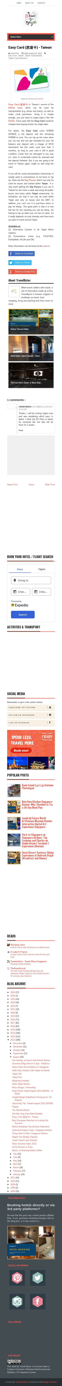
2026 (13, 992)
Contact (41, 3)
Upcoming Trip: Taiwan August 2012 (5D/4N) (32, 1103)
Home (19, 3)
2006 (13, 1191)
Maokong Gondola (20, 1080)
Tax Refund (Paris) (20, 1110)
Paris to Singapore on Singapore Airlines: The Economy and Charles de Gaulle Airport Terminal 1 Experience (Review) (35, 840)
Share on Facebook (24, 253)
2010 (13, 1181)
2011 (13, 1177)
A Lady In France (18, 952)
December (18, 1043)
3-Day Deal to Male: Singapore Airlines (30, 1133)
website (40, 99)
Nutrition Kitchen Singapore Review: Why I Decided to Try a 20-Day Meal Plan (37, 804)
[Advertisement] (31, 519)
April (15, 1164)
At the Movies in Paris (22, 1147)
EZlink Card (15, 108)
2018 (13, 1019)
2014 (13, 1033)
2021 (13, 1009)
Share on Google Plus (25, 271)
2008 (13, 1188)
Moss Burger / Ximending (24, 1087)
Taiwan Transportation (33, 56)
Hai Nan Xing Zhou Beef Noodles (27, 1113)
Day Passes (30, 180)
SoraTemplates (21, 1382)
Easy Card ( (18, 104)
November (18, 1046)
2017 (13, 1023)
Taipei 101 (17, 1074)
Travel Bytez (25, 1366)
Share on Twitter (22, 262)
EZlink (11, 121)
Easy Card (12, 56)
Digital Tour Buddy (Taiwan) (24, 1137)
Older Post (50, 484)
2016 (13, 1026)
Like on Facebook (19, 723)
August (16, 1057)
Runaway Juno (17, 945)
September (18, 1053)
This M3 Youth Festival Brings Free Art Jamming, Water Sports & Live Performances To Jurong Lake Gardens (29, 973)
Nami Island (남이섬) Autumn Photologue (37, 786)
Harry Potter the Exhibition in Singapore (30, 1067)
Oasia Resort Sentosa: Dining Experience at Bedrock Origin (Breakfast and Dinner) (38, 855)
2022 (13, 1006)
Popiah (15, 1107)
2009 (13, 1184)
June (15, 1157)
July (15, 1154)
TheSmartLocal (17, 968)
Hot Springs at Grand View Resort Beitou (31, 1060)
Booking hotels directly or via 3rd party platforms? (31, 1207)
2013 (13, 1036)
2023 (13, 1002)
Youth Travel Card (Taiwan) (24, 1140)
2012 (13, 1040)
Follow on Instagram (21, 715)
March (16, 1167)
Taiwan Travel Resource (17, 58)
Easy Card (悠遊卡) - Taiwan (25, 1117)
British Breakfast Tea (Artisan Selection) (30, 1126)
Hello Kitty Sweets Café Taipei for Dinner (31, 1070)
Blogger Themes (49, 1382)
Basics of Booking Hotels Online (27, 1150)
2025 (13, 995)
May (15, 1160)
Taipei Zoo (17, 1077)
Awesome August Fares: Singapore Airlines (32, 1130)
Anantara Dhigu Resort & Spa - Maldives (31, 1063)
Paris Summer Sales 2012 (24, 1144)
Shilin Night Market (21, 1084)
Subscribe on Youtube (22, 707)
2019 (13, 1016)
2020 (13, 1013)
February (17, 1171)
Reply (21, 430)
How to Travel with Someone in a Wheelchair (29, 947)
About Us (29, 3)
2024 (13, 999)
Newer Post (12, 484)
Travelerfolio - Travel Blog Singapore (28, 961)
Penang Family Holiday (20, 964)
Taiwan (21, 56)
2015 (13, 1029)
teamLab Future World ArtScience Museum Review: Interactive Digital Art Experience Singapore (37, 822)
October (17, 1050)
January (17, 1174)
